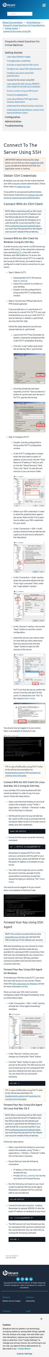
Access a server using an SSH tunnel (22, 91)
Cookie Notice (23, 1349)
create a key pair (23, 187)
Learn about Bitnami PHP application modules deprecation (22, 100)
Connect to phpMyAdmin (17, 95)
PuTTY (19, 252)
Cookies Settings (24, 1354)
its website (22, 281)
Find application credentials (19, 61)
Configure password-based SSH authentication (20, 74)
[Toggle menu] (44, 5)
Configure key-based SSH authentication (24, 69)
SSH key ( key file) (29, 1176)
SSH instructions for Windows (25, 984)
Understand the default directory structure (25, 106)
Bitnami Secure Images (11, 1301)
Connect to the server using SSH (17, 31)
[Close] (41, 1319)
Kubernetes (30, 1301)
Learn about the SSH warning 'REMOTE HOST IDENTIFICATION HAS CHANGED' (23, 85)
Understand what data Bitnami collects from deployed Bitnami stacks (25, 111)
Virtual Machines (33, 22)
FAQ (35, 517)
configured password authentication (25, 226)
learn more (29, 698)
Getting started (11, 28)
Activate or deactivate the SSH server (23, 65)
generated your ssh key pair (17, 937)
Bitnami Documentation (12, 22)
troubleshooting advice (15, 773)
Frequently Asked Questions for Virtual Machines (24, 25)
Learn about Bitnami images (19, 57)
